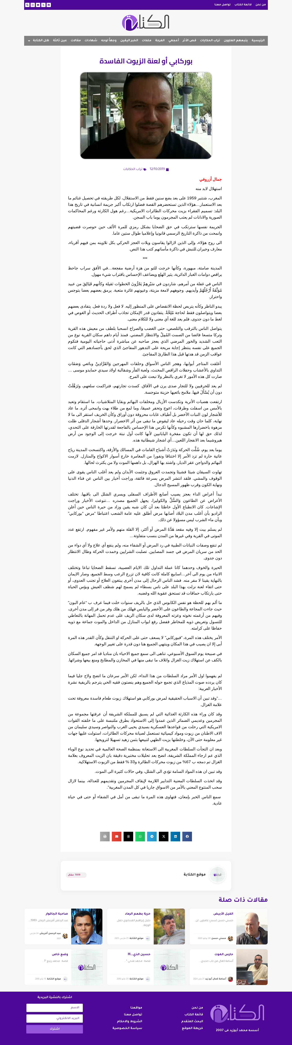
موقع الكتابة (195, 875)
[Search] (27, 5)
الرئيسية (258, 40)
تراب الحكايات (210, 40)
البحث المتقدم (192, 1021)
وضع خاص (60, 954)
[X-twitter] (43, 5)
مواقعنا (136, 1008)
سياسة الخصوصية (127, 1028)
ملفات (146, 40)
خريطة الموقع (192, 1028)
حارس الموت (224, 954)
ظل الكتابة (41, 40)
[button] (187, 836)
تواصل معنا (222, 4)
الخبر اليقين (129, 40)
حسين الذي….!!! (139, 954)
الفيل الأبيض (223, 914)
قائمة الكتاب (243, 4)
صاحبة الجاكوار (57, 914)
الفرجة (160, 40)
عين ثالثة (60, 40)
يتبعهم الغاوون (236, 40)
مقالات (76, 40)
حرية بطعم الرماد (137, 914)
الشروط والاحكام (129, 1021)
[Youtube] (38, 5)
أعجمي (173, 40)
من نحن (260, 4)
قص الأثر (189, 40)
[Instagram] (33, 5)
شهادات (91, 40)
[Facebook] (49, 5)
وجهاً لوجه (109, 40)
